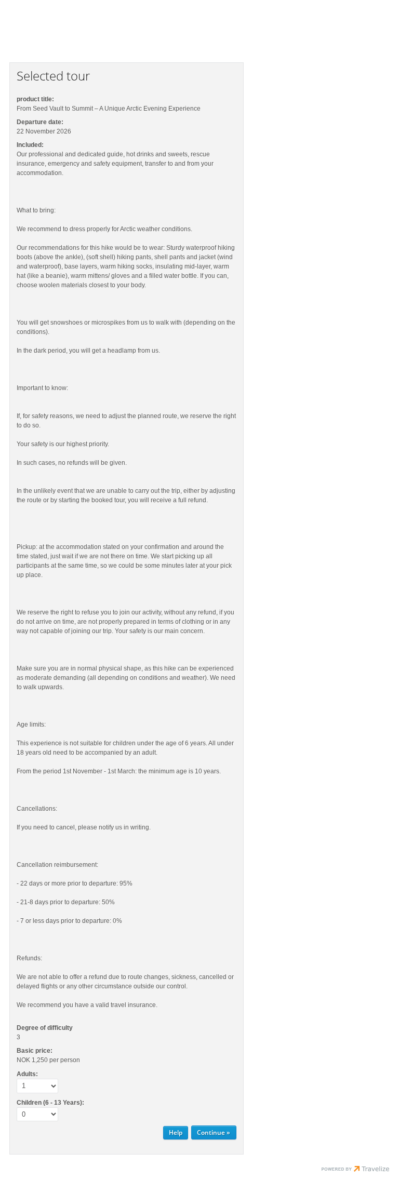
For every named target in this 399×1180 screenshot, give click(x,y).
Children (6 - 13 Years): (50, 1102)
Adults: (27, 1074)
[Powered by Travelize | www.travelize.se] (355, 1170)
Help (175, 1132)
